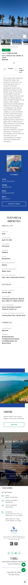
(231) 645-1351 (6, 187)
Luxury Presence (14, 564)
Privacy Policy (14, 574)
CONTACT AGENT (14, 204)
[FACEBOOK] (8, 553)
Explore (14, 424)
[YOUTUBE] (15, 553)
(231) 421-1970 (9, 507)
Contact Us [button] (14, 476)
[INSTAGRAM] (12, 553)
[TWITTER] (19, 553)
